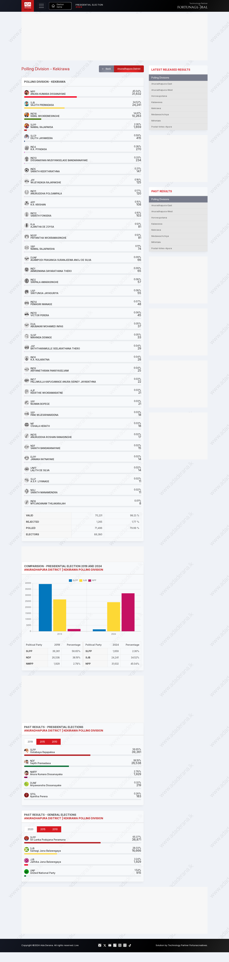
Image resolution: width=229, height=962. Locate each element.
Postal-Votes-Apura (161, 126)
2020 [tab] (30, 829)
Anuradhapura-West (162, 90)
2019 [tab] (30, 741)
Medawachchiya (160, 114)
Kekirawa (156, 108)
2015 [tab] (42, 741)
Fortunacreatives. (198, 945)
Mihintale (156, 120)
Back (108, 68)
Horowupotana (159, 96)
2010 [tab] (54, 741)
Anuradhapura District (128, 68)
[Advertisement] (114, 36)
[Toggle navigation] (41, 6)
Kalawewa (156, 102)
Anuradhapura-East (161, 83)
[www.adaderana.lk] (27, 5)
